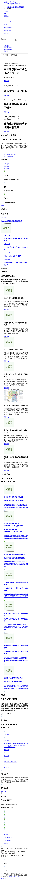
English (9, 21)
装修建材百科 (8, 30)
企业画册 (6, 168)
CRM (5, 15)
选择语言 (6, 16)
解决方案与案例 (8, 156)
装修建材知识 (8, 27)
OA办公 (6, 11)
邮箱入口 (6, 13)
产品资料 (6, 166)
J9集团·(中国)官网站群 (10, 2)
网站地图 (3, 878)
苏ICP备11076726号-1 (14, 876)
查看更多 (6, 81)
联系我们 (6, 34)
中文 (8, 18)
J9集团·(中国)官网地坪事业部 (15, 7)
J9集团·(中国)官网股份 (13, 3)
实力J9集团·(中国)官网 (10, 154)
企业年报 (6, 165)
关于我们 (6, 24)
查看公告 (3, 791)
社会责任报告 (8, 163)
